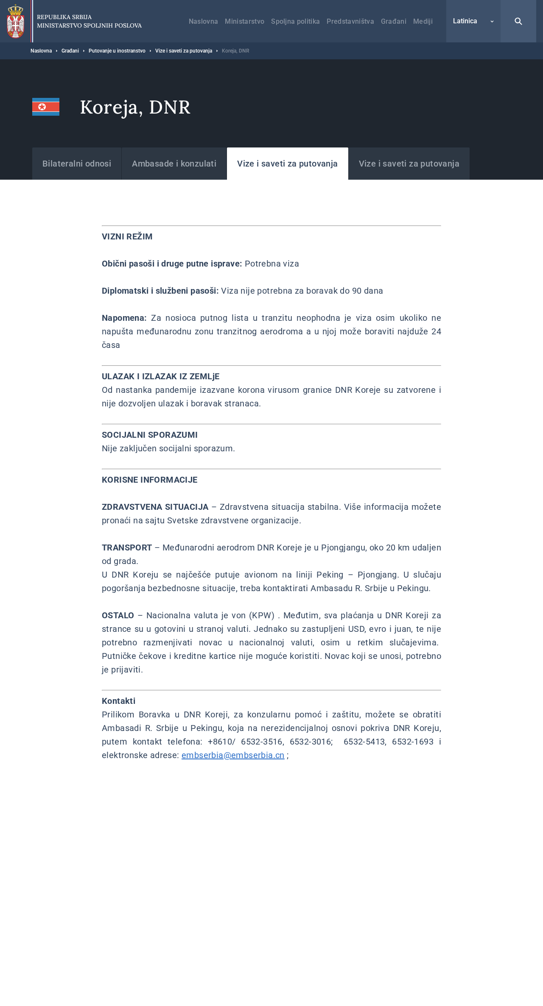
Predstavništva (350, 21)
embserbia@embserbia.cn (233, 755)
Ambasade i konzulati (174, 163)
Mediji (423, 21)
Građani (393, 21)
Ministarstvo (244, 21)
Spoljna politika (295, 21)
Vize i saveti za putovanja (183, 51)
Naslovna (203, 21)
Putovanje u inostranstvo (117, 51)
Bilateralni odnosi (76, 163)
